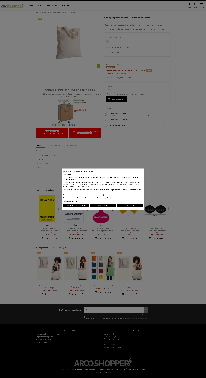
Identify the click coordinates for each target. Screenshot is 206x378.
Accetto (130, 205)
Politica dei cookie (70, 201)
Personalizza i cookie (75, 205)
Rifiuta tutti (103, 205)
